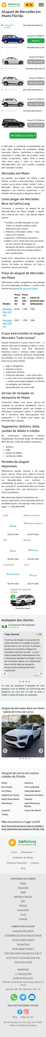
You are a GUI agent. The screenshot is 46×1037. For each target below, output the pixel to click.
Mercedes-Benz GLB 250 (34, 25)
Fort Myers (7, 791)
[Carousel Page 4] (26, 681)
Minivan (23, 905)
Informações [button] (27, 852)
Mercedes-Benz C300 (36, 48)
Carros (14, 852)
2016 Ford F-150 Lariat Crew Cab (23, 957)
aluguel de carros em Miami (25, 288)
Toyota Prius (23, 944)
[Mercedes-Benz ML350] (13, 81)
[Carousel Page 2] (20, 681)
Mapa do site (27, 1017)
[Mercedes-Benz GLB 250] (13, 39)
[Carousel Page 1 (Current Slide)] (17, 681)
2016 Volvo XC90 (23, 962)
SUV (23, 901)
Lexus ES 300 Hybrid (23, 931)
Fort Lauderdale (32, 787)
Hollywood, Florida (10, 795)
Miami (4, 783)
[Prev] (5, 673)
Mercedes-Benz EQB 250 (34, 111)
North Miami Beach (10, 799)
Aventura (29, 783)
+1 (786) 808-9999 (23, 974)
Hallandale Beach (33, 791)
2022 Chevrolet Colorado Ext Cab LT (23, 953)
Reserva (35, 41)
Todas (23, 883)
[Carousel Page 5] (29, 681)
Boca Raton (7, 787)
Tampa (5, 814)
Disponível (23, 887)
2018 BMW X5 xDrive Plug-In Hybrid (23, 935)
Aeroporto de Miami (34, 795)
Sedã (23, 892)
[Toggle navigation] (40, 5)
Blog (23, 868)
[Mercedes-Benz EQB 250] (13, 123)
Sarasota (6, 810)
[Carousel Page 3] (23, 681)
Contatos (34, 863)
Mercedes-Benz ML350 (35, 69)
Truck (23, 914)
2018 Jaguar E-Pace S (23, 948)
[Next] (41, 673)
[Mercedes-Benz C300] (13, 60)
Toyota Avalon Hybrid (23, 939)
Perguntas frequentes (17, 863)
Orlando (28, 799)
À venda (23, 919)
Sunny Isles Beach (33, 810)
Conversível (23, 910)
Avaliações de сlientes (23, 857)
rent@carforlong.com (23, 978)
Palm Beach (7, 803)
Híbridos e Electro (23, 896)
